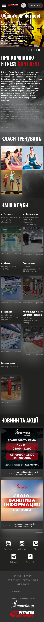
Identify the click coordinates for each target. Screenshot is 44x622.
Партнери (28, 576)
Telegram (14, 562)
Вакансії (17, 576)
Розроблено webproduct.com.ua (22, 598)
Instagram (22, 549)
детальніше (5, 127)
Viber (35, 549)
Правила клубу (14, 580)
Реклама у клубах (30, 580)
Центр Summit (23, 584)
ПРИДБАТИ (35, 5)
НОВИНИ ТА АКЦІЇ (19, 420)
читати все (38, 533)
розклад (18, 253)
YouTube (8, 549)
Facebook (30, 562)
